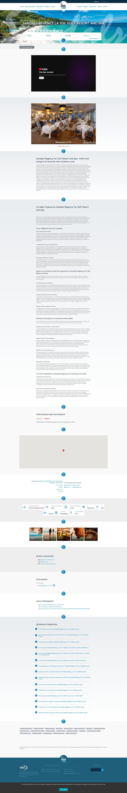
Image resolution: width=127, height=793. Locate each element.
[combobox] (35, 36)
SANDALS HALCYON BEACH (47, 559)
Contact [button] (100, 6)
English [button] (97, 1)
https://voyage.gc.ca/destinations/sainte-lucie (50, 606)
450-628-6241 (69, 769)
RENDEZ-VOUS (44, 561)
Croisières (47, 6)
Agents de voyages (30, 6)
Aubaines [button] (85, 6)
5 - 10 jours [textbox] (86, 36)
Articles (105, 6)
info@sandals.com (76, 487)
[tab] (30, 31)
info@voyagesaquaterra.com (73, 773)
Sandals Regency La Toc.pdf (45, 585)
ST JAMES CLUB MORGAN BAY (48, 564)
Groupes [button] (79, 6)
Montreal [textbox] (29, 36)
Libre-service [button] (92, 6)
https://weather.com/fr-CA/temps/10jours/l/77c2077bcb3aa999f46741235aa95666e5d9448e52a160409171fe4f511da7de (69, 608)
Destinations (39, 6)
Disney (52, 6)
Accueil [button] (22, 6)
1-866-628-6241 (70, 771)
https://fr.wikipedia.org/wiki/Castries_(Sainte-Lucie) (51, 604)
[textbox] (48, 36)
